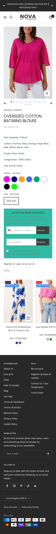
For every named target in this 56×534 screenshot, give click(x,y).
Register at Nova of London (41, 376)
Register (8, 263)
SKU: (12, 338)
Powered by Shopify (30, 507)
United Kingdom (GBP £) (16, 498)
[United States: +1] (10, 230)
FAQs (6, 379)
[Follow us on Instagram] (14, 485)
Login (18, 263)
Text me (40, 230)
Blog (6, 390)
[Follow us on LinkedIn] (35, 485)
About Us (8, 368)
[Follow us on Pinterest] (21, 485)
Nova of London (13, 110)
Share (7, 270)
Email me (41, 242)
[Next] (51, 103)
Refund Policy (11, 413)
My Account (37, 368)
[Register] (48, 454)
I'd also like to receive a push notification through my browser (23, 252)
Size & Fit (8, 374)
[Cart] (50, 17)
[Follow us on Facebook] (7, 485)
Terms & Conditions (14, 401)
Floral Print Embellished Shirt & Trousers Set (18, 328)
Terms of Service (12, 407)
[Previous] (5, 103)
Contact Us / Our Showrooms (39, 385)
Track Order (37, 392)
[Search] (11, 17)
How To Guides (11, 385)
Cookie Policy (10, 424)
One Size (11, 200)
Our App (8, 396)
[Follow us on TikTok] (28, 485)
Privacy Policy (11, 418)
